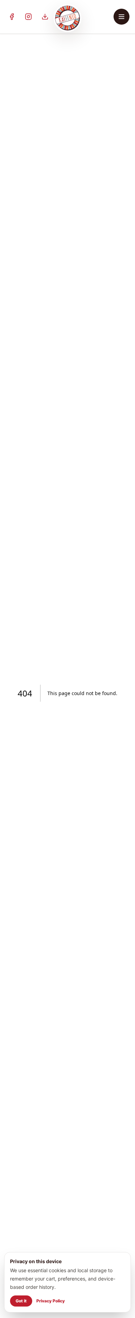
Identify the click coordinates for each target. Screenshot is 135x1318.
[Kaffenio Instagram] (28, 16)
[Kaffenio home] (67, 18)
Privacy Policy (50, 1300)
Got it (21, 1300)
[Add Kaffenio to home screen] (45, 16)
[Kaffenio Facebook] (12, 16)
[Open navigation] (121, 17)
